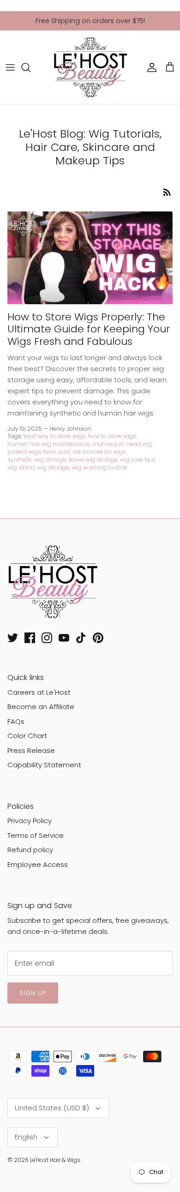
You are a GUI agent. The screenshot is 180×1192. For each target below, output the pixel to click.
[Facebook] (29, 637)
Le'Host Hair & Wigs (55, 1160)
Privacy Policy (29, 820)
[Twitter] (12, 637)
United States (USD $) (52, 1108)
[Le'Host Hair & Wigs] (90, 67)
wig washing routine (99, 467)
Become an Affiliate (40, 706)
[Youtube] (64, 637)
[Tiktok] (81, 637)
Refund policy (30, 850)
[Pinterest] (98, 637)
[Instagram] (47, 637)
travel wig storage (93, 460)
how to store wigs (112, 436)
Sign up (32, 992)
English (26, 1137)
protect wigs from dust (38, 452)
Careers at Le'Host (39, 692)
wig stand (21, 467)
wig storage (53, 467)
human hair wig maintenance (48, 444)
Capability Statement (44, 765)
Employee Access (37, 864)
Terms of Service (35, 835)
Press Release (31, 750)
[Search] (30, 67)
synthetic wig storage (36, 460)
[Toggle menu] (10, 67)
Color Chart (27, 735)
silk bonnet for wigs (99, 452)
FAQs (15, 721)
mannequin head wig (122, 444)
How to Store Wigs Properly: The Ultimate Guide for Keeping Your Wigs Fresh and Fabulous (88, 329)
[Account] (149, 67)
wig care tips (137, 460)
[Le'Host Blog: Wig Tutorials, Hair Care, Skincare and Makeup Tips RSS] (167, 192)
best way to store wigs (54, 436)
